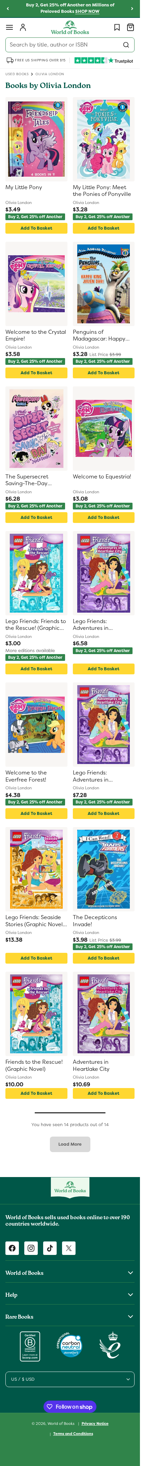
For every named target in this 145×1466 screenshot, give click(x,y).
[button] (9, 27)
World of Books (62, 1423)
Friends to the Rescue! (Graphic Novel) (34, 1065)
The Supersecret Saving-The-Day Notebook (26, 481)
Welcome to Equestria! (102, 477)
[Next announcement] (132, 9)
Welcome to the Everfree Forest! (26, 776)
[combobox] (70, 44)
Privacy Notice (95, 1423)
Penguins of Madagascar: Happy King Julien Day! (99, 336)
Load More (70, 1144)
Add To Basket (36, 228)
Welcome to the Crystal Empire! (35, 335)
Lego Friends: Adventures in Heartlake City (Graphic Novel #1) (103, 625)
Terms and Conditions (73, 1434)
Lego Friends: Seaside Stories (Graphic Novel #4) (34, 921)
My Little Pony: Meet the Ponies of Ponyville (102, 191)
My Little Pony (23, 187)
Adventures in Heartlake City (91, 1065)
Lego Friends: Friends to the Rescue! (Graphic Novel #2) (35, 625)
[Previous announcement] (7, 9)
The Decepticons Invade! (95, 921)
